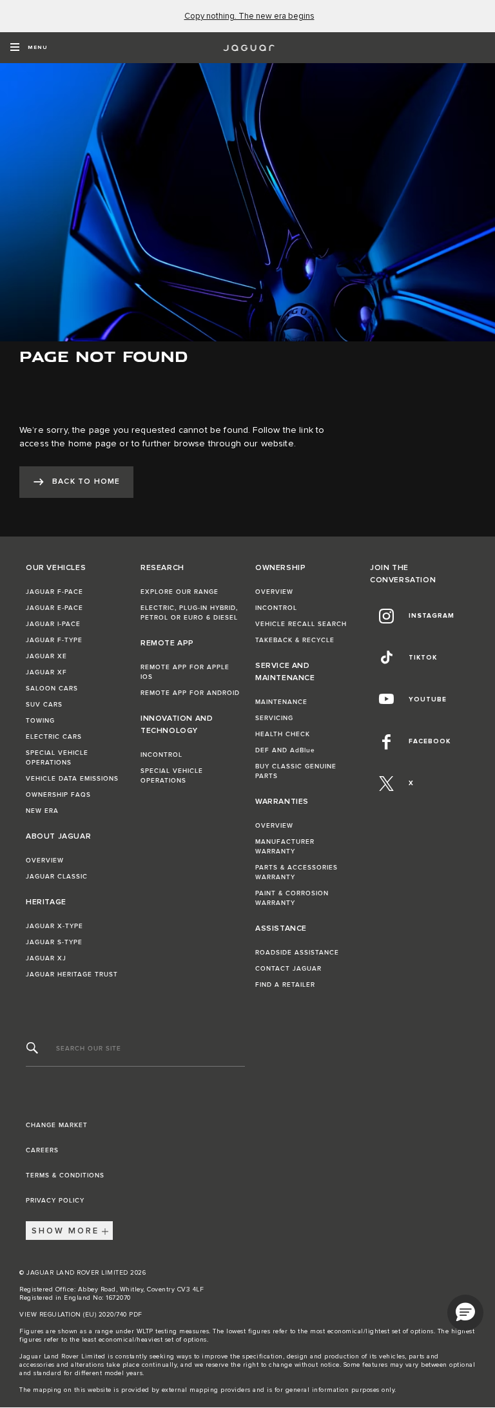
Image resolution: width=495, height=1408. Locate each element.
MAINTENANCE (281, 702)
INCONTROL (161, 755)
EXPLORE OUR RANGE (179, 592)
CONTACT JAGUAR (288, 969)
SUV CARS (44, 705)
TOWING (40, 721)
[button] (465, 1313)
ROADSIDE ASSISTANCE (297, 952)
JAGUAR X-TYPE (54, 926)
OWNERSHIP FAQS (58, 795)
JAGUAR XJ (46, 958)
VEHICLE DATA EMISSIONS (72, 779)
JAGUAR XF (46, 672)
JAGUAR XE (46, 656)
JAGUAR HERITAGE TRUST (72, 974)
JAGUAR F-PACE (54, 592)
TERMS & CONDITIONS (65, 1175)
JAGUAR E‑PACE (54, 608)
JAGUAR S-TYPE (54, 942)
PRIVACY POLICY (55, 1200)
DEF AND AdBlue (285, 750)
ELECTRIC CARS (54, 737)
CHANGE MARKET (57, 1125)
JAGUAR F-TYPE (54, 640)
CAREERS (42, 1150)
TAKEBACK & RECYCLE (295, 640)
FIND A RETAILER (285, 985)
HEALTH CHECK (282, 734)
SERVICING (274, 718)
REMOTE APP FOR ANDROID (190, 693)
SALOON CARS (52, 688)
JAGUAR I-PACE (53, 624)
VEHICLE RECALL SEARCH (301, 624)
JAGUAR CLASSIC (57, 876)
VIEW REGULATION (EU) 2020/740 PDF (80, 1314)
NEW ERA (42, 811)
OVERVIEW (45, 860)
